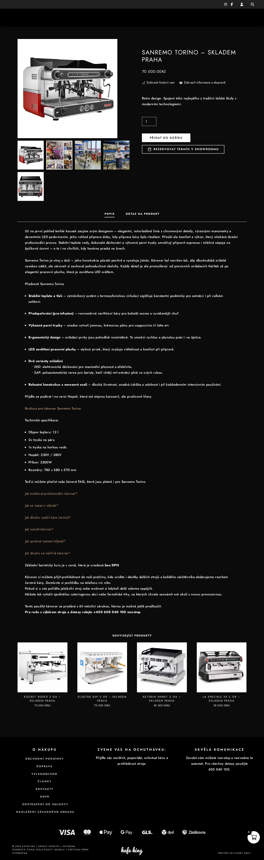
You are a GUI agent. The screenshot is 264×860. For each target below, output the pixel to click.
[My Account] (241, 4)
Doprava (45, 766)
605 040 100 (20, 4)
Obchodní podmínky (44, 759)
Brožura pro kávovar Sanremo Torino (53, 408)
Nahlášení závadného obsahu (44, 812)
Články (211, 18)
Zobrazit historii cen (160, 83)
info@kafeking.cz (44, 4)
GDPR (44, 797)
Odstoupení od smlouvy (44, 804)
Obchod (187, 18)
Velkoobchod (45, 774)
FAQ (251, 18)
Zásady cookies (49, 846)
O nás (78, 18)
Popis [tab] (110, 214)
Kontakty (232, 18)
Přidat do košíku (166, 138)
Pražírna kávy (22, 18)
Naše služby (51, 18)
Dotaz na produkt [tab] (142, 214)
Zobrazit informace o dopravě (204, 83)
